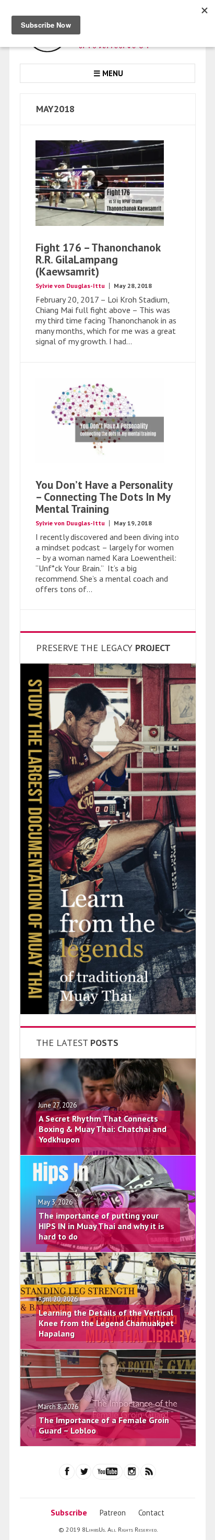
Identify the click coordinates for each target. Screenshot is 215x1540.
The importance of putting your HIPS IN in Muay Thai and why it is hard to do (101, 1226)
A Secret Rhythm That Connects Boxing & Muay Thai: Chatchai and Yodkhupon (102, 1129)
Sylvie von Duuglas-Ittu (70, 286)
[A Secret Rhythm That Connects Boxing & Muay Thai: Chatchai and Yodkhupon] (108, 1152)
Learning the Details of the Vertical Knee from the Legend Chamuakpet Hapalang (106, 1323)
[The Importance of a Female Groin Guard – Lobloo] (108, 1443)
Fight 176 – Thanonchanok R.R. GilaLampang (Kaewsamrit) (97, 259)
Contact (151, 1513)
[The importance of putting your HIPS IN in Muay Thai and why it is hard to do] (108, 1249)
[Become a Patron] (108, 1011)
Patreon (113, 1513)
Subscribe (69, 1512)
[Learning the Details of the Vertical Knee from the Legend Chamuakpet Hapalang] (108, 1346)
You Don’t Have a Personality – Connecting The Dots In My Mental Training (103, 497)
